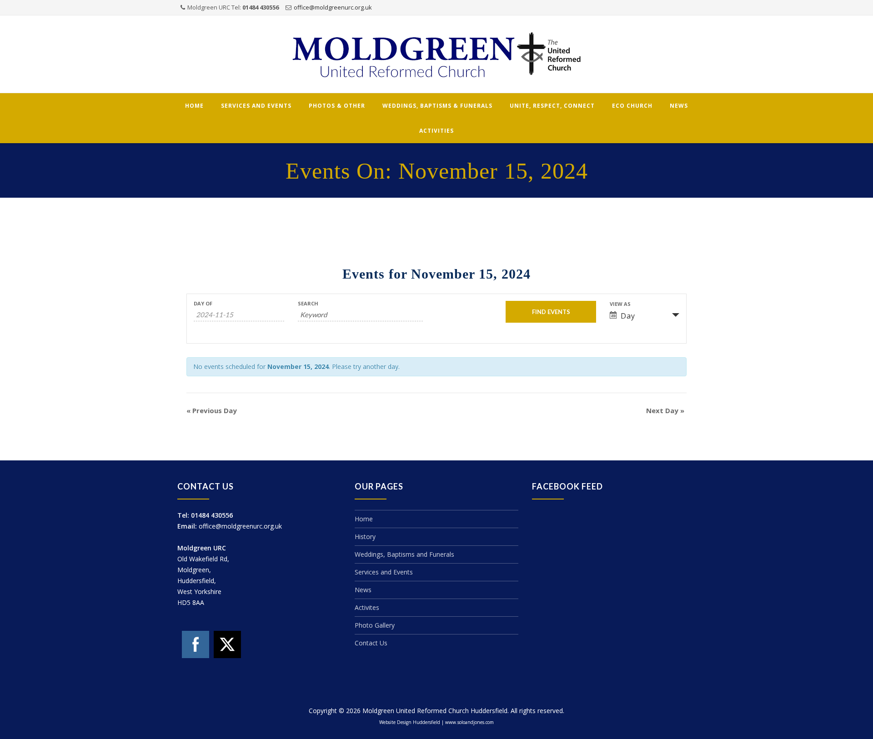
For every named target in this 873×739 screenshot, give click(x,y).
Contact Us (371, 643)
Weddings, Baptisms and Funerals (404, 554)
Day (628, 316)
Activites (367, 607)
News (679, 106)
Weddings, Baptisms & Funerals (437, 106)
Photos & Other (337, 106)
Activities (436, 131)
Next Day (665, 410)
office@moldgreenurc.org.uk (333, 7)
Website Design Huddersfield (409, 722)
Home (194, 106)
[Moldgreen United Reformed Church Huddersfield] (436, 54)
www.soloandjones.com (469, 722)
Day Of (203, 303)
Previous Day (211, 410)
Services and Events (256, 106)
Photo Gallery (375, 625)
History (365, 536)
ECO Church (632, 106)
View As (620, 303)
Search (308, 303)
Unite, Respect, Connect (552, 106)
